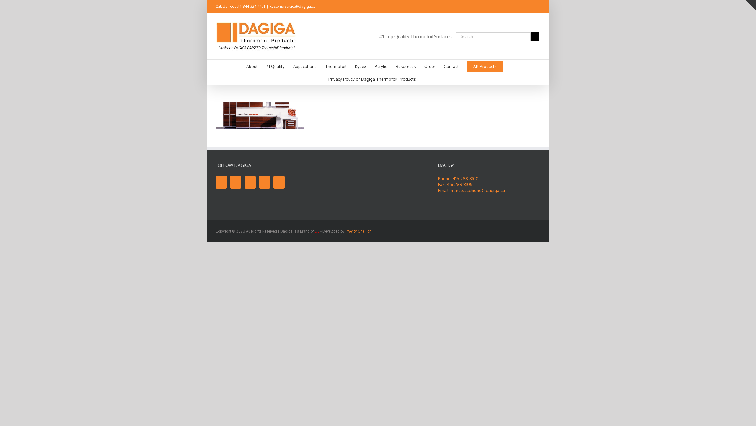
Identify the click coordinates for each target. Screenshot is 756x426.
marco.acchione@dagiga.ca (478, 190)
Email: (444, 190)
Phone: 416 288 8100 (458, 178)
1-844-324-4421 (252, 6)
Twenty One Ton (358, 231)
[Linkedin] (538, 6)
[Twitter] (520, 6)
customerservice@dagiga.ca (293, 6)
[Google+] (264, 182)
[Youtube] (529, 6)
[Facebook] (510, 6)
